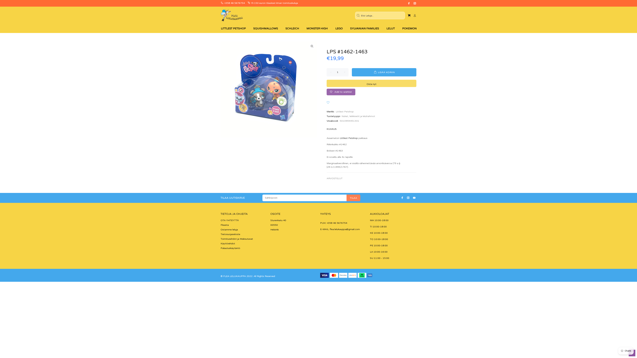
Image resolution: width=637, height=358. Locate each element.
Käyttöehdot (228, 243)
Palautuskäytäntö (230, 248)
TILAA (353, 198)
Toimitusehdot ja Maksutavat (237, 239)
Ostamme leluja (229, 229)
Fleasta (225, 225)
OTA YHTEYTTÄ (230, 220)
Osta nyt (371, 84)
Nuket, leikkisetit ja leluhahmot (358, 116)
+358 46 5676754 (234, 3)
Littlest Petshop (345, 111)
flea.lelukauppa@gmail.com (345, 229)
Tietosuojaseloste (230, 234)
